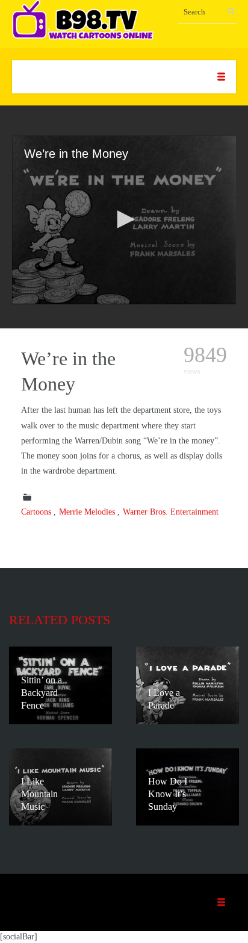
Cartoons (36, 511)
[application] (124, 220)
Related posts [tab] (59, 619)
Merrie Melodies (87, 511)
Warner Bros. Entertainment (171, 511)
